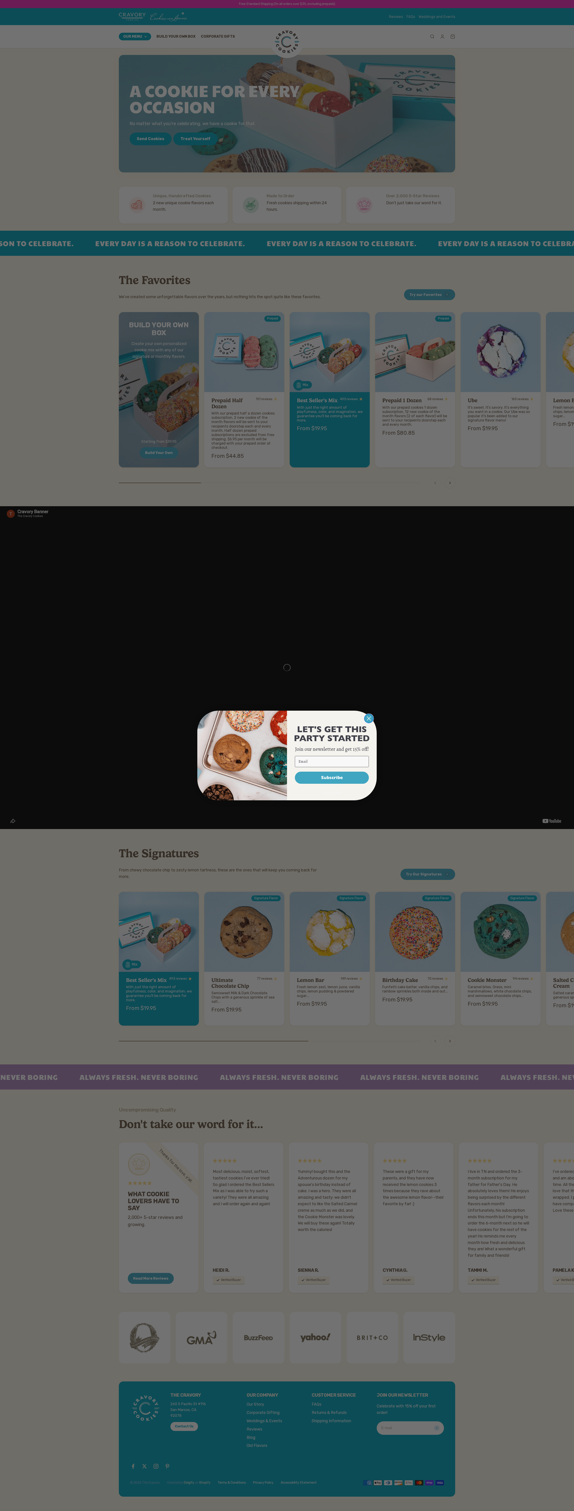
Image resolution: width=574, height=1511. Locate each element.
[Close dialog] (368, 718)
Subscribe (332, 777)
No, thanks (332, 792)
